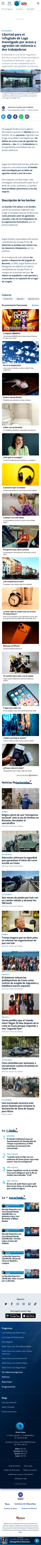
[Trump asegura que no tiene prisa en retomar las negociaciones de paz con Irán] (20, 921)
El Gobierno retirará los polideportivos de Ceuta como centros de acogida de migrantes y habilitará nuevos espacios (20, 981)
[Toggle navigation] (3, 3)
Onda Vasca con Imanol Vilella (14, 1363)
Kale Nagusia (7, 1342)
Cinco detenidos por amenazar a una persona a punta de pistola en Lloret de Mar (20, 1066)
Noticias (6, 1377)
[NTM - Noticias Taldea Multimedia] (20, 1496)
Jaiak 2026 (30, 9)
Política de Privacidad (12, 1470)
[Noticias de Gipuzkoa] (25, 1504)
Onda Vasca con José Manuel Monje (16, 1346)
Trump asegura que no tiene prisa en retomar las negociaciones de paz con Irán (20, 940)
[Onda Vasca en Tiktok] (35, 1303)
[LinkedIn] (9, 116)
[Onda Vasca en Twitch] (29, 1304)
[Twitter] (3, 116)
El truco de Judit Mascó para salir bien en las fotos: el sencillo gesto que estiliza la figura (22, 1186)
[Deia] (7, 1504)
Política (5, 975)
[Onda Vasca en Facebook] (11, 1304)
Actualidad (7, 855)
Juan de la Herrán (9, 1402)
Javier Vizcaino (8, 1407)
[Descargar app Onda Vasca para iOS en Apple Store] (29, 1315)
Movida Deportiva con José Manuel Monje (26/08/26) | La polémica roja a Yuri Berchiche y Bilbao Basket (11, 1215)
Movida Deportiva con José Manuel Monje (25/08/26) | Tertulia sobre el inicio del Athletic (11, 1239)
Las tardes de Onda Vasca (13, 1337)
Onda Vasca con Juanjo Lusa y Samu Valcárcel (17, 1352)
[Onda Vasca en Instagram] (23, 1304)
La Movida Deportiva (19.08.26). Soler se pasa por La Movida (13, 1278)
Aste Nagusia (8, 9)
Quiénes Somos (14, 1466)
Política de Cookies (30, 1470)
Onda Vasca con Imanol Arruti (14, 1358)
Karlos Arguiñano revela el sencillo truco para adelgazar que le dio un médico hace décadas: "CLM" (22, 1172)
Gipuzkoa (10, 1136)
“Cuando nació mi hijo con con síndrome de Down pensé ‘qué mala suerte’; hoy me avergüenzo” (22, 1159)
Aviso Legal (28, 1466)
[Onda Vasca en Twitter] (5, 1304)
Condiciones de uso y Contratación (20, 1474)
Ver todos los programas (12, 1372)
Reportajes (7, 1382)
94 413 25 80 (22, 1438)
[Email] (27, 116)
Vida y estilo (12, 1154)
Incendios (19, 9)
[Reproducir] (28, 1208)
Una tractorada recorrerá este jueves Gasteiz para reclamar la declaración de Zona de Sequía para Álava (18, 1107)
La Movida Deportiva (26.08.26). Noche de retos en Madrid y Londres (11, 1260)
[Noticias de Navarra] (29, 1508)
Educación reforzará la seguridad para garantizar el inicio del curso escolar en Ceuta (19, 860)
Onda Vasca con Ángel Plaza (14, 1367)
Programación (8, 1386)
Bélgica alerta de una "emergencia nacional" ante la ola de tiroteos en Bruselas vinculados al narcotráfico (20, 819)
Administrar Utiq (21, 1479)
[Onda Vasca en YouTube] (17, 1304)
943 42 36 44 (22, 1444)
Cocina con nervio (9, 1411)
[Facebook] (15, 116)
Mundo (5, 812)
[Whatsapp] (21, 116)
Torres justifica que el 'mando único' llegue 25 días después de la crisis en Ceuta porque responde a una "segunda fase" (20, 1024)
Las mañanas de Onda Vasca (14, 1333)
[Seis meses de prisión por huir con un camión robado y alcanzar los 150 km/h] (20, 881)
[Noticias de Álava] (11, 1508)
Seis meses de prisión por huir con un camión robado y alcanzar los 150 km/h (20, 900)
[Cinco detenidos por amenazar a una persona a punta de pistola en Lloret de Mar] (20, 1046)
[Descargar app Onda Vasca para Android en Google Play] (13, 1315)
